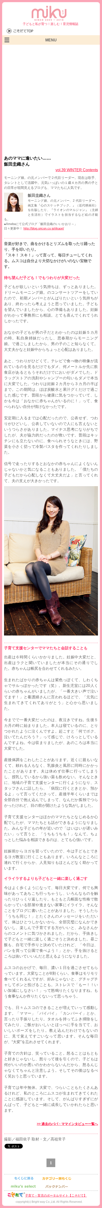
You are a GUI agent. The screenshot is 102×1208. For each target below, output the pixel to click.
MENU (51, 40)
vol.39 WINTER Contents (77, 170)
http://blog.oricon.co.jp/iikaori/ (43, 228)
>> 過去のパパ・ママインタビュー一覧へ (67, 1124)
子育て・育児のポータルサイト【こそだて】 (56, 1195)
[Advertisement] (51, 98)
